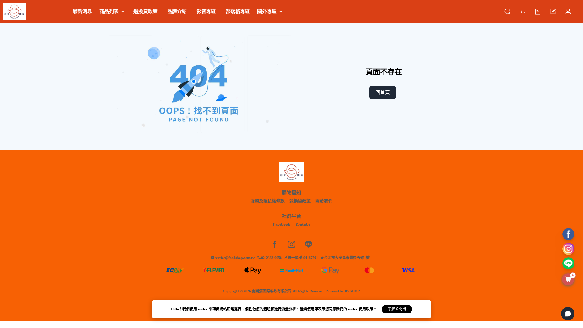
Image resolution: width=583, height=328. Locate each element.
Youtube (302, 224)
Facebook (281, 224)
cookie (203, 309)
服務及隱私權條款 (268, 201)
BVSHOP (352, 291)
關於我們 (323, 201)
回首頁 (382, 92)
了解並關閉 (397, 309)
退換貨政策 (300, 201)
